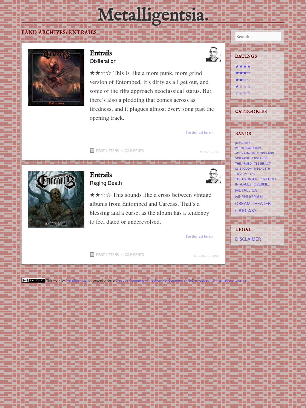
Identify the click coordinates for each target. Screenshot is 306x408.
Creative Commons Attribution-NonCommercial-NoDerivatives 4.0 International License (181, 280)
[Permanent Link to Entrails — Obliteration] (56, 77)
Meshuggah (249, 197)
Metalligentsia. (153, 15)
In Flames (243, 184)
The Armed (243, 163)
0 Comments (132, 150)
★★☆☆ (243, 79)
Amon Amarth (245, 153)
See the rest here (198, 133)
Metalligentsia (76, 280)
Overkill (262, 184)
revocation (265, 153)
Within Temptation (248, 148)
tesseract (262, 163)
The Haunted (246, 179)
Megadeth (262, 169)
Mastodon (243, 169)
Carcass (246, 211)
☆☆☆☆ (243, 93)
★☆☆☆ (243, 86)
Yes (252, 174)
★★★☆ (243, 73)
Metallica (246, 190)
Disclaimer (248, 239)
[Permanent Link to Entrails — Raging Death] (56, 199)
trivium (241, 174)
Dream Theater (253, 203)
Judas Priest (243, 143)
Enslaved (259, 158)
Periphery (268, 179)
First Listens (107, 150)
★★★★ (243, 66)
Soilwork (242, 158)
